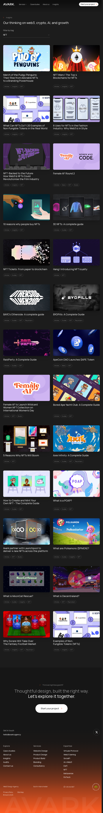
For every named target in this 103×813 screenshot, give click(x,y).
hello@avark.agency (12, 735)
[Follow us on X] (96, 732)
